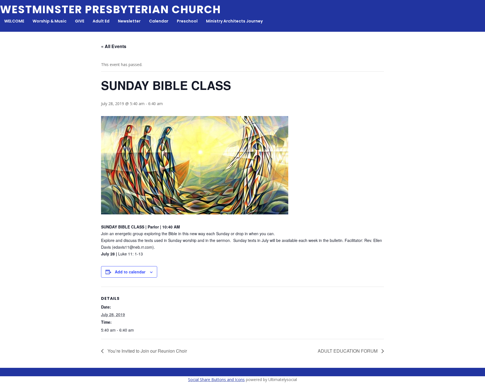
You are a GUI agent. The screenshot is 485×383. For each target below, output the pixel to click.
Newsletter (129, 21)
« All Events (113, 46)
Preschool (187, 21)
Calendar (158, 21)
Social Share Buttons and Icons (216, 379)
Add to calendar (130, 272)
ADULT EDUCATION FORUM (348, 351)
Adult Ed (101, 21)
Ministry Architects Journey (234, 21)
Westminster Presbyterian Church (110, 9)
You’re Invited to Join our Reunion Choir (146, 351)
